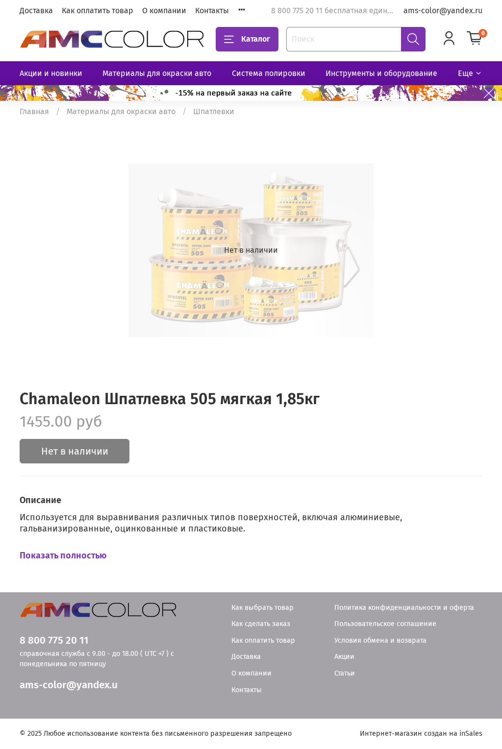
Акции (344, 656)
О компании (164, 10)
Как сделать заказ (260, 624)
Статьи (344, 673)
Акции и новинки (51, 73)
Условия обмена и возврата (380, 640)
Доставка (36, 10)
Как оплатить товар (97, 10)
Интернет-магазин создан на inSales (421, 733)
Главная (34, 111)
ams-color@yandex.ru (442, 10)
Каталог (255, 39)
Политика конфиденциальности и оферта (404, 608)
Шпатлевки (213, 111)
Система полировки (268, 73)
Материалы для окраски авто (156, 73)
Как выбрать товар (262, 608)
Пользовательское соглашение (385, 624)
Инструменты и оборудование (381, 73)
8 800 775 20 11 (54, 640)
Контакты (212, 10)
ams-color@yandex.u (69, 685)
